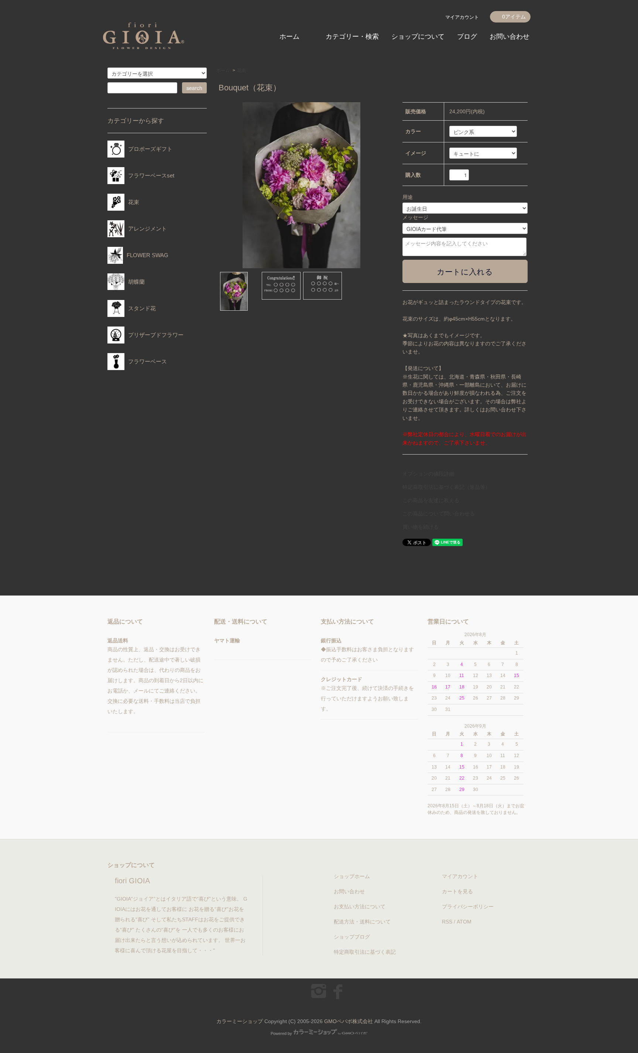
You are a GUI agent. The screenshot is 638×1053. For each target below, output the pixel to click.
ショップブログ (352, 937)
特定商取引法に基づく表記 (365, 952)
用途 (407, 197)
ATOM (464, 922)
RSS (447, 922)
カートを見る (457, 891)
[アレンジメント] (145, 235)
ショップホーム (352, 876)
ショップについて (418, 36)
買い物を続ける (420, 527)
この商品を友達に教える (430, 500)
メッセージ (415, 217)
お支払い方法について (359, 906)
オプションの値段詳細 (428, 474)
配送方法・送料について (362, 922)
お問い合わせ (509, 36)
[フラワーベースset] (149, 182)
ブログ (467, 36)
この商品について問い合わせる (438, 514)
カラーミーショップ (239, 1021)
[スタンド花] (140, 315)
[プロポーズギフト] (148, 155)
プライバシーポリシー (468, 906)
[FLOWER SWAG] (145, 262)
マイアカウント (462, 17)
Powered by (281, 1033)
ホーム (289, 36)
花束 (241, 70)
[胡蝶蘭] (134, 288)
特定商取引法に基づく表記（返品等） (446, 487)
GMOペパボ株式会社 (348, 1021)
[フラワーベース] (145, 368)
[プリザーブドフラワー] (153, 341)
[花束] (131, 209)
